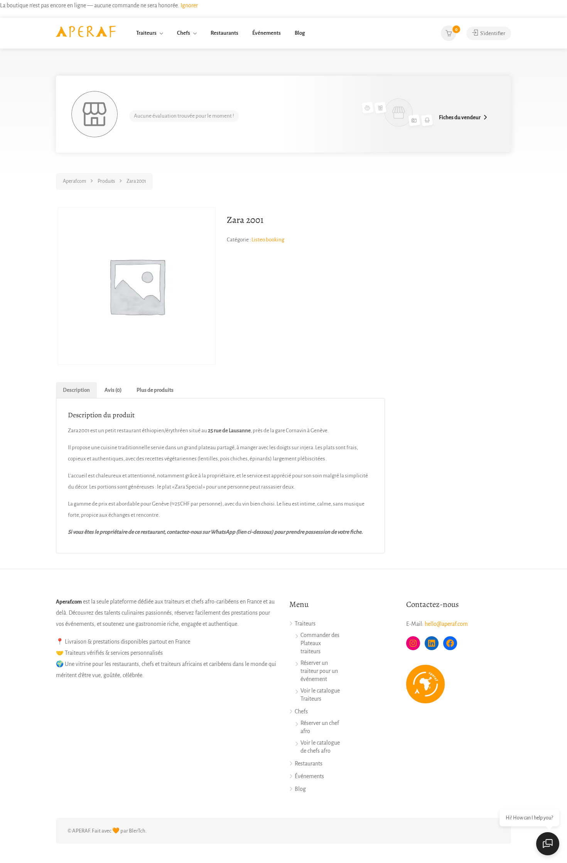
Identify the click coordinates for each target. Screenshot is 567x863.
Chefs (183, 33)
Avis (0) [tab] (113, 390)
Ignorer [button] (189, 5)
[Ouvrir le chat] (547, 843)
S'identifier (492, 33)
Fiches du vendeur (460, 117)
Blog (300, 33)
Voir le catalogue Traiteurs (320, 695)
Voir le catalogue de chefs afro (320, 747)
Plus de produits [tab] (155, 390)
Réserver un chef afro (319, 727)
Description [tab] (76, 390)
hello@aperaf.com (446, 624)
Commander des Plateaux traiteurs (319, 643)
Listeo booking (267, 240)
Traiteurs (146, 33)
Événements (266, 33)
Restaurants (224, 33)
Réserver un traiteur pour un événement (319, 671)
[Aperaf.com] (86, 31)
